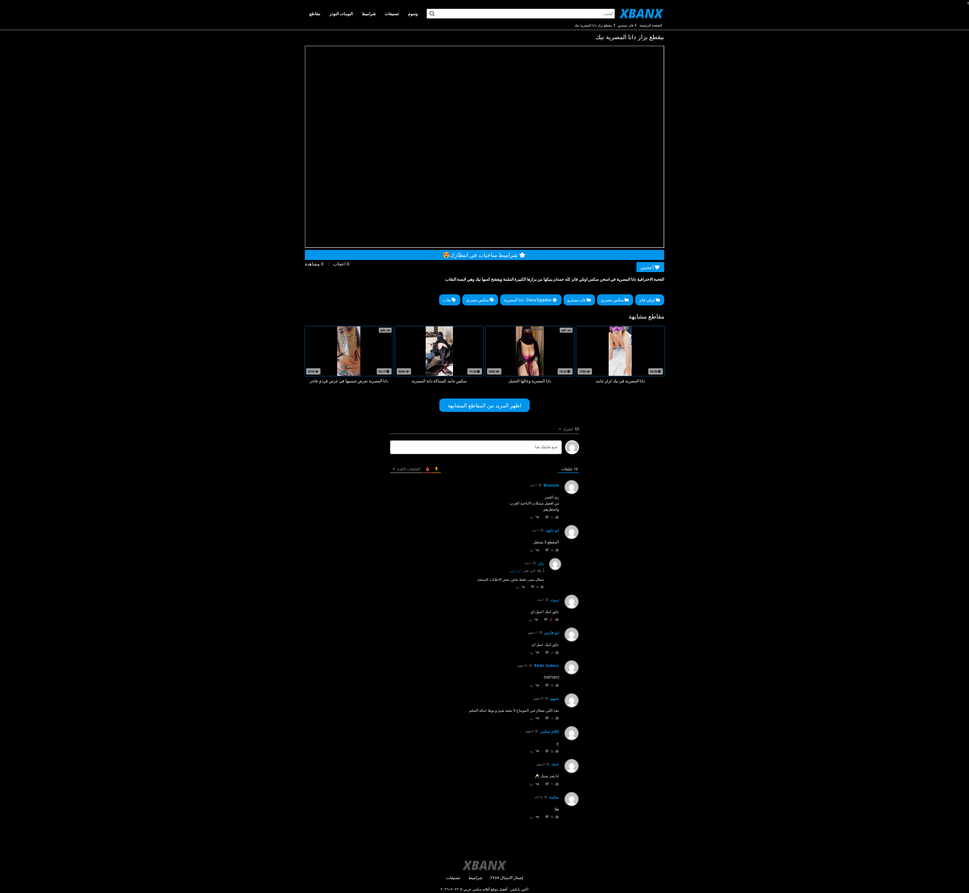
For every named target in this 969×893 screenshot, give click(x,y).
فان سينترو (625, 25)
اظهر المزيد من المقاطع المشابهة (484, 405)
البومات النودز (341, 13)
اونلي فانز (647, 300)
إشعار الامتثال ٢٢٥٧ (506, 877)
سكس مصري (613, 300)
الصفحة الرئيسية (650, 25)
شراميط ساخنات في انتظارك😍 (481, 254)
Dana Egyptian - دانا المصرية (528, 300)
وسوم (413, 13)
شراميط (369, 13)
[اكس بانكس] (641, 14)
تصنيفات (392, 13)
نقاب (447, 300)
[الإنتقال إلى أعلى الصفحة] (955, 879)
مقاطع (314, 13)
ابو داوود (515, 570)
